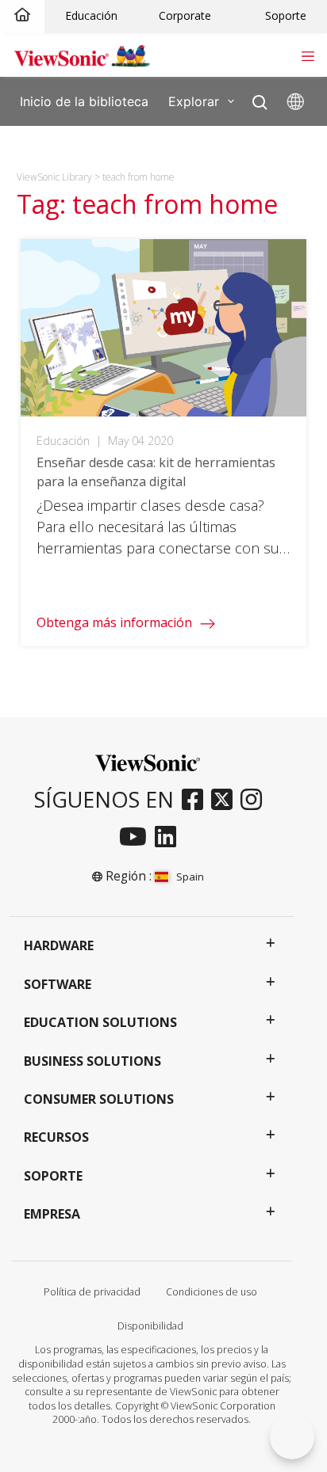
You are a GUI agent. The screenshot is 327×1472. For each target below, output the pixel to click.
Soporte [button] (53, 1176)
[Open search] (259, 98)
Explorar (193, 100)
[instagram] (255, 800)
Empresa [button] (52, 1214)
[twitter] (225, 800)
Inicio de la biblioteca (84, 100)
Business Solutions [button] (92, 1061)
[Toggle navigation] (307, 54)
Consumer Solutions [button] (99, 1099)
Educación (91, 15)
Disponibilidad (150, 1326)
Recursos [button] (56, 1137)
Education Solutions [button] (100, 1022)
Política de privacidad (92, 1292)
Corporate (185, 15)
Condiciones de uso (211, 1292)
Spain (189, 876)
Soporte (285, 15)
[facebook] (196, 800)
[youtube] (137, 837)
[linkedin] (169, 837)
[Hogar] (22, 15)
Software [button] (57, 984)
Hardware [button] (59, 945)
